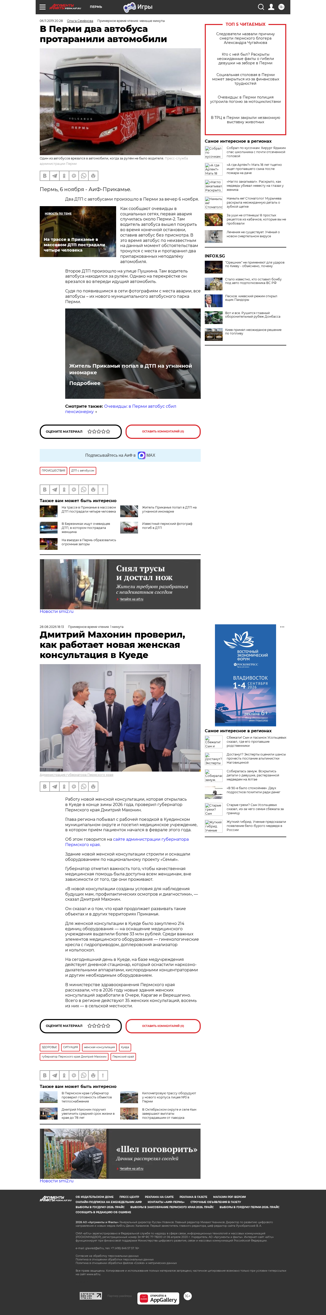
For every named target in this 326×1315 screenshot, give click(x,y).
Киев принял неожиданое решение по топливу (253, 331)
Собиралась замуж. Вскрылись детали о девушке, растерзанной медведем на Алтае (253, 775)
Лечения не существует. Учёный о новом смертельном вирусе (253, 234)
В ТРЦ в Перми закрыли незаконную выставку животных (245, 120)
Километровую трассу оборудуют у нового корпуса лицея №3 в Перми (169, 1097)
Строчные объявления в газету (216, 1202)
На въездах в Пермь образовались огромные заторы (89, 542)
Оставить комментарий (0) (163, 431)
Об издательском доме (95, 1197)
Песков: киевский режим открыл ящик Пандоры (251, 298)
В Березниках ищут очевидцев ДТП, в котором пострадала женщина (86, 528)
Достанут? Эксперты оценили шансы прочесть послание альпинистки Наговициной (256, 758)
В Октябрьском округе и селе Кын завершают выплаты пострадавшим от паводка (169, 1114)
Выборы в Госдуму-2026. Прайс (100, 1207)
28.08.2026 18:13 (52, 627)
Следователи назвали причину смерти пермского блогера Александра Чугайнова (245, 38)
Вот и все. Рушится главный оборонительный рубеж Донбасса (252, 314)
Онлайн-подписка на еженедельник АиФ (109, 1202)
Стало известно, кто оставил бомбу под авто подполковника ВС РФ (253, 281)
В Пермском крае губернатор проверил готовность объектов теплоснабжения (87, 1097)
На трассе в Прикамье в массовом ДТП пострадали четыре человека (89, 509)
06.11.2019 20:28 (51, 21)
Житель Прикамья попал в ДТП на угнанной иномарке (130, 369)
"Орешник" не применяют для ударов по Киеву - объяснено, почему (254, 264)
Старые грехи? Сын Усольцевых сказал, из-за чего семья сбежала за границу (255, 809)
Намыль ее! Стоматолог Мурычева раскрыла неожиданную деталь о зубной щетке (254, 202)
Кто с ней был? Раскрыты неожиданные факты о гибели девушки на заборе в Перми (245, 58)
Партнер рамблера (119, 1295)
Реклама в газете (193, 1197)
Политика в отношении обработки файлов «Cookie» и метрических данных (126, 1263)
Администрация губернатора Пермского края (76, 775)
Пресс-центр (129, 1197)
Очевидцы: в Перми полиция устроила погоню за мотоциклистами (245, 99)
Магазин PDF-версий (229, 1197)
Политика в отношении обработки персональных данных (115, 1259)
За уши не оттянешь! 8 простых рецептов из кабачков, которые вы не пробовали (256, 219)
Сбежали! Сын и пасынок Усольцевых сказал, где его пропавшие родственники (256, 742)
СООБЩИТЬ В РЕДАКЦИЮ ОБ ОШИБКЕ (103, 1212)
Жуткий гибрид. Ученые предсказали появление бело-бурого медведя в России (256, 826)
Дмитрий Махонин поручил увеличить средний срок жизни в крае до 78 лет (88, 1114)
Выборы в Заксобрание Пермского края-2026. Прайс (172, 1207)
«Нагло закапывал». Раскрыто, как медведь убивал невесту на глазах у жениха (255, 186)
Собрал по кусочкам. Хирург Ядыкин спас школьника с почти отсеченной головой (256, 152)
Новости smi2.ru (57, 611)
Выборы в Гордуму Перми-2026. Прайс (249, 1207)
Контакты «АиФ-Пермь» (166, 1202)
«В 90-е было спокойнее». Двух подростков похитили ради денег (253, 790)
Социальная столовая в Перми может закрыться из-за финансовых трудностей (245, 79)
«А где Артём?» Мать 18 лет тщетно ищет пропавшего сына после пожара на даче (254, 169)
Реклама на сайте (159, 1197)
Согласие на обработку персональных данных (107, 1256)
